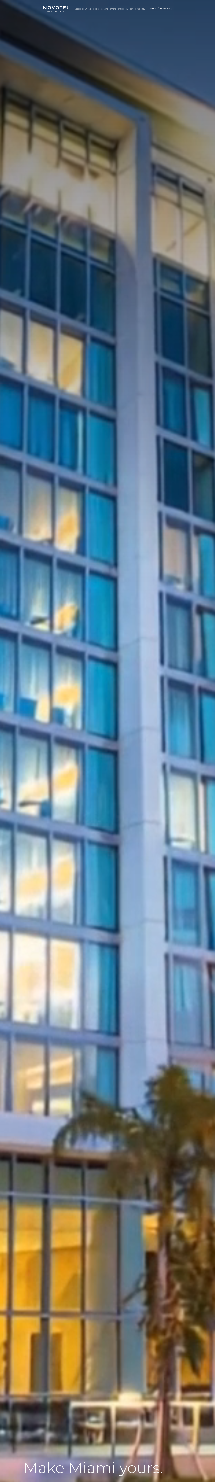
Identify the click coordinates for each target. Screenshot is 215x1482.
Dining (96, 9)
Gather (121, 9)
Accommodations (83, 9)
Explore (104, 9)
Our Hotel (140, 9)
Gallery (129, 9)
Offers (113, 9)
